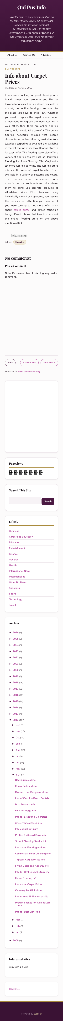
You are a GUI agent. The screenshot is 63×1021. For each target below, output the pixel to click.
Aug (18, 750)
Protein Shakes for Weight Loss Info (32, 904)
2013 (16, 713)
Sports (12, 593)
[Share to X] (19, 235)
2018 (16, 682)
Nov (18, 731)
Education (14, 542)
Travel (12, 605)
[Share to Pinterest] (25, 235)
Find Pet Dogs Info (25, 810)
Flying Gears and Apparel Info (32, 865)
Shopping (19, 242)
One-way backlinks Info (28, 890)
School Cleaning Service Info (31, 841)
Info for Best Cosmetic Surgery (32, 872)
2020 (16, 670)
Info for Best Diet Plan (27, 911)
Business (14, 531)
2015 (16, 701)
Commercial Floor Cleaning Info (33, 853)
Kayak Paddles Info (26, 786)
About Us (12, 54)
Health (13, 565)
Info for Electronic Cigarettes (31, 816)
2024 (16, 645)
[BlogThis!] (16, 235)
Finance (13, 554)
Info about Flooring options (30, 847)
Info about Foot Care (26, 829)
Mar (18, 919)
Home (10, 362)
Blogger (38, 1013)
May (18, 768)
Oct (18, 737)
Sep (18, 743)
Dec (18, 725)
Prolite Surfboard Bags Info (30, 835)
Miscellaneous (17, 576)
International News (19, 571)
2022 (16, 657)
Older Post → (49, 362)
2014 (16, 707)
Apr (18, 775)
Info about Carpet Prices (28, 884)
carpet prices (22, 210)
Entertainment (17, 548)
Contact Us (29, 54)
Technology (15, 599)
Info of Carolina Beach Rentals (32, 798)
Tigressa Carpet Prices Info (30, 859)
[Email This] (13, 235)
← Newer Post (29, 362)
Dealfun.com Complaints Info (31, 792)
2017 (16, 688)
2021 (16, 663)
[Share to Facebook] (22, 235)
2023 (16, 651)
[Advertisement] (31, 416)
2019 (16, 676)
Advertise (46, 54)
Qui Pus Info (31, 7)
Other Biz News (17, 582)
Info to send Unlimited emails (31, 896)
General (13, 559)
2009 (16, 940)
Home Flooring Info (26, 878)
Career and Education (21, 536)
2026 (16, 632)
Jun (18, 762)
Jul (17, 756)
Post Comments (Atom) (29, 371)
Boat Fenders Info (25, 804)
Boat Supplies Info (25, 780)
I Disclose (14, 989)
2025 (16, 638)
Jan (18, 932)
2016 (16, 695)
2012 (16, 720)
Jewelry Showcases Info (28, 823)
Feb (18, 926)
